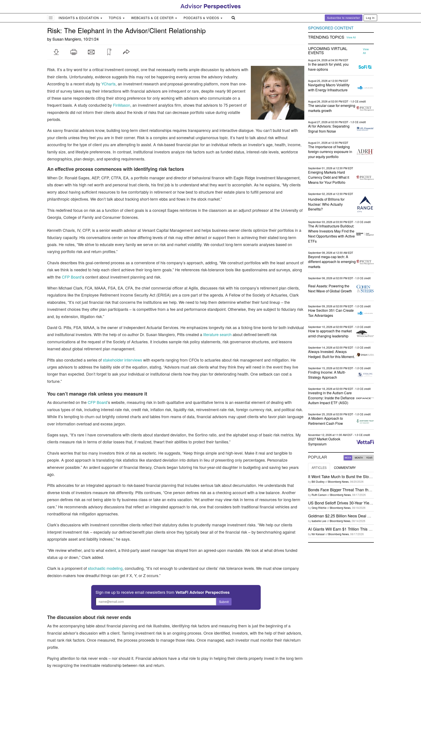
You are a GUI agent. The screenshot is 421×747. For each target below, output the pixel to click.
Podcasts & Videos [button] (202, 18)
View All (351, 37)
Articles (319, 467)
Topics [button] (115, 18)
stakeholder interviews (122, 360)
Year (369, 457)
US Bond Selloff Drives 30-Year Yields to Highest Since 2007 (361, 503)
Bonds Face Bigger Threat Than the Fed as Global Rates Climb (363, 489)
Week (348, 457)
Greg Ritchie (319, 507)
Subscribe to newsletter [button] (343, 18)
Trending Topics (326, 37)
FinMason (121, 105)
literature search (217, 334)
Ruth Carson (319, 495)
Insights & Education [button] (79, 18)
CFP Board (97, 402)
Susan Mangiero (66, 39)
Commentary (345, 467)
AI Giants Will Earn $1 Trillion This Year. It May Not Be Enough (362, 529)
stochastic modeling (105, 568)
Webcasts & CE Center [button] (153, 18)
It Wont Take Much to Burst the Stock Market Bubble (353, 476)
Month (359, 457)
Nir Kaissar (318, 534)
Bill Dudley (318, 481)
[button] (56, 52)
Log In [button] (370, 18)
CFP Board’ (72, 277)
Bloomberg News (338, 481)
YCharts (108, 83)
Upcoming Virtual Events (327, 50)
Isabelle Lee (319, 521)
